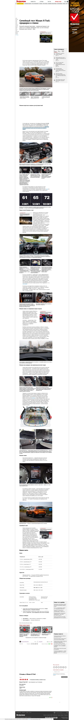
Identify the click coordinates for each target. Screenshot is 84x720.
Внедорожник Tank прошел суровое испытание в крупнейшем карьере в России (60, 605)
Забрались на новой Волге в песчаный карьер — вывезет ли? (59, 611)
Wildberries (55, 715)
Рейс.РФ (63, 718)
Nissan (20, 682)
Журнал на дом (20, 3)
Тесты (49, 1)
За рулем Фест (18, 712)
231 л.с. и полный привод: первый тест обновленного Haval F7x (59, 608)
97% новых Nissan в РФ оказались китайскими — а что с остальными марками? (60, 645)
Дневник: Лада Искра (52, 3)
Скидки (40, 3)
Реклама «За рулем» (64, 717)
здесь (47, 189)
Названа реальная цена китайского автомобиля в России (60, 636)
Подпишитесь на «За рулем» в (36, 637)
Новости (33, 1)
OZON (51, 715)
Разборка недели (28, 3)
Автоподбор (59, 3)
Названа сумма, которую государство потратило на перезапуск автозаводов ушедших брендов (60, 642)
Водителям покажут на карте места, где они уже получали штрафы (60, 639)
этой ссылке (25, 283)
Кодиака (33, 397)
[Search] (67, 712)
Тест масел (45, 3)
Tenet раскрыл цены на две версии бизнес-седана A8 (60, 80)
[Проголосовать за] (49, 643)
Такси (64, 3)
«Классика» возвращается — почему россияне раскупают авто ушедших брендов (60, 651)
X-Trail (23, 682)
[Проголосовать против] (51, 643)
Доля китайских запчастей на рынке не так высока (60, 649)
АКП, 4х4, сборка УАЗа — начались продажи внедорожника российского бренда (60, 64)
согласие (54, 674)
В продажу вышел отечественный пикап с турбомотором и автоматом (60, 69)
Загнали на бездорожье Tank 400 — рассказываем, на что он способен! (60, 617)
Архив (67, 718)
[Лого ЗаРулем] (21, 1)
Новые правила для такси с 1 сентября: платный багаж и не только (61, 58)
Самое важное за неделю (58, 669)
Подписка (66, 715)
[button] (51, 719)
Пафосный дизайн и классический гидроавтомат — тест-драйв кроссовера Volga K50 (61, 75)
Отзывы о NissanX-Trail (28, 674)
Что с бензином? (35, 3)
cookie (29, 719)
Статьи (41, 1)
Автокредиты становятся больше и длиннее (60, 54)
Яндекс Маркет (61, 715)
